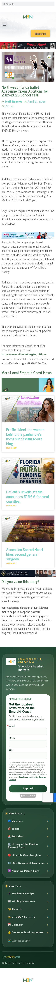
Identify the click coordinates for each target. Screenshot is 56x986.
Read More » (11, 447)
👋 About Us (15, 909)
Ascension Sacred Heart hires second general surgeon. (24, 554)
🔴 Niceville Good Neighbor (25, 855)
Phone (12, 738)
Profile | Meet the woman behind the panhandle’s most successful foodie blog (25, 436)
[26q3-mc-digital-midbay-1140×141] (28, 238)
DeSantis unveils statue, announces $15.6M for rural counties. (27, 496)
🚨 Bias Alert (15, 836)
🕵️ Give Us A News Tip (21, 917)
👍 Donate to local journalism (25, 932)
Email (12, 726)
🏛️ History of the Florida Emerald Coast (23, 846)
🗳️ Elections (15, 821)
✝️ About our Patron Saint (23, 871)
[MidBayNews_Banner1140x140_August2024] (28, 48)
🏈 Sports (13, 829)
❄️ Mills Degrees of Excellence (26, 863)
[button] (4, 24)
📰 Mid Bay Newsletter (21, 901)
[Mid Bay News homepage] (11, 661)
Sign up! (28, 788)
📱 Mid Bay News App (21, 893)
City (11, 750)
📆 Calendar (15, 925)
